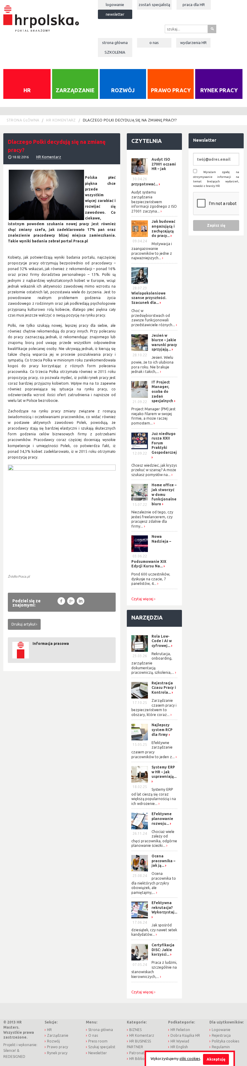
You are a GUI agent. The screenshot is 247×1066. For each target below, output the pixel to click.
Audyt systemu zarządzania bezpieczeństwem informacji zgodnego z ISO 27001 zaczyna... (154, 201)
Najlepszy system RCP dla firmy (162, 729)
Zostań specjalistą (154, 4)
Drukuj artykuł (23, 624)
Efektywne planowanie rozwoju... (162, 818)
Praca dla (194, 4)
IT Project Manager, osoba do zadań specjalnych (162, 391)
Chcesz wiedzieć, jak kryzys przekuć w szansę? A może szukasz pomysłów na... (154, 470)
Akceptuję (216, 1059)
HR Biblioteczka (142, 1059)
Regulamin (221, 1047)
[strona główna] (41, 15)
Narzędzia (147, 617)
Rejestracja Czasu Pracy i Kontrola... (164, 687)
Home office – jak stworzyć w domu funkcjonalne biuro (164, 494)
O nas (154, 42)
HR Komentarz (61, 120)
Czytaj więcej (142, 599)
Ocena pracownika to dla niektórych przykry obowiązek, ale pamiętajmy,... (153, 883)
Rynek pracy (219, 90)
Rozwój (123, 90)
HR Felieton (180, 1030)
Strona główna (115, 42)
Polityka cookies (225, 1041)
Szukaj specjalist (101, 1047)
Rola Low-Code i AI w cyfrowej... (162, 641)
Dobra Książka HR (185, 1035)
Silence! (9, 1050)
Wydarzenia (193, 42)
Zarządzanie (75, 90)
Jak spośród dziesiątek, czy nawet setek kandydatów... (154, 929)
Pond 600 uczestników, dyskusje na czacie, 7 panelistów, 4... (150, 578)
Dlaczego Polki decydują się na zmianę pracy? (130, 120)
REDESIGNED (14, 1056)
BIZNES (135, 1030)
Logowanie (115, 4)
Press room (98, 1041)
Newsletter (115, 14)
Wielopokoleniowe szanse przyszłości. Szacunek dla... (148, 297)
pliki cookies (190, 1059)
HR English (179, 1047)
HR (27, 90)
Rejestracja (221, 1035)
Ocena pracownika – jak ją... (163, 860)
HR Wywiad (179, 1041)
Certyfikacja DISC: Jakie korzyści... (163, 949)
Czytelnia (146, 141)
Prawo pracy (171, 90)
